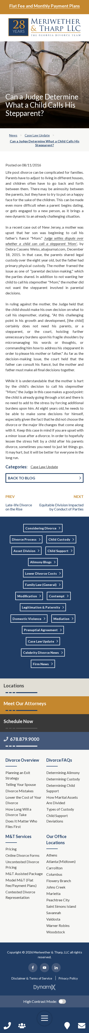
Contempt (57, 596)
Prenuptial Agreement (41, 630)
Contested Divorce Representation (20, 895)
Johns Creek (55, 887)
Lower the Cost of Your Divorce (23, 800)
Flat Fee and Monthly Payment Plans (44, 5)
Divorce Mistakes (19, 791)
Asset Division (24, 551)
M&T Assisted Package (24, 873)
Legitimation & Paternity (41, 607)
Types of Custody (60, 809)
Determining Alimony (63, 772)
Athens (51, 855)
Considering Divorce (40, 528)
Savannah (53, 912)
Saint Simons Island (61, 906)
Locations (14, 685)
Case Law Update (44, 466)
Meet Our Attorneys (25, 703)
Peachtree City (58, 900)
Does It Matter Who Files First (21, 824)
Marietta (53, 893)
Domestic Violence (27, 619)
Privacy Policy (68, 978)
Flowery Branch (58, 880)
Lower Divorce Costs (41, 573)
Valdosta (53, 919)
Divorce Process (24, 539)
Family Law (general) (41, 585)
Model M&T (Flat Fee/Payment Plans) (21, 883)
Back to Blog (21, 478)
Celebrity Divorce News (41, 652)
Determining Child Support (60, 788)
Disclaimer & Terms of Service (31, 978)
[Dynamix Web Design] (45, 987)
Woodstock (55, 932)
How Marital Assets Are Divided (62, 800)
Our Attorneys (22, 1025)
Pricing (11, 849)
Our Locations (67, 1025)
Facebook (32, 967)
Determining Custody (63, 779)
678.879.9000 (24, 739)
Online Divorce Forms (22, 855)
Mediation (61, 619)
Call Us (7, 1025)
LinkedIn (56, 967)
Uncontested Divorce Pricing (22, 864)
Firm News (41, 664)
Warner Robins (58, 925)
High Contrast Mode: (40, 1001)
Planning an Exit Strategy (17, 775)
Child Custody (59, 539)
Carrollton (54, 868)
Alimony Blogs (41, 562)
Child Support (57, 551)
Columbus (54, 874)
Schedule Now (81, 1025)
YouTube (44, 967)
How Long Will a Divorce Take (18, 812)
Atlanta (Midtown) (61, 861)
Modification (27, 596)
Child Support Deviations (57, 818)
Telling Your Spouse (20, 784)
